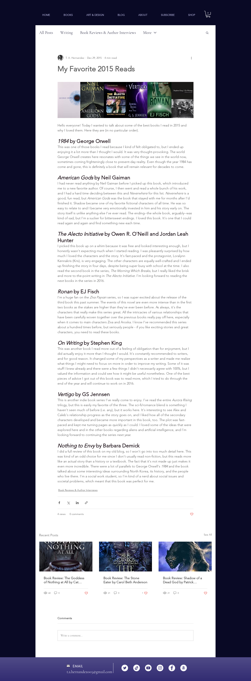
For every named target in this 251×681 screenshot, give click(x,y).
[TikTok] (136, 668)
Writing (66, 32)
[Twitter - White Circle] (124, 668)
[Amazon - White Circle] (183, 668)
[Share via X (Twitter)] (68, 502)
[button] (68, 15)
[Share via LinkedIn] (77, 502)
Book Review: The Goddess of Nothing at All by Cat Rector (64, 580)
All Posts (46, 32)
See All (208, 534)
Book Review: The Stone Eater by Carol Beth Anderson (125, 580)
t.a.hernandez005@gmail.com (89, 671)
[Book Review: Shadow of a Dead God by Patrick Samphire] (185, 556)
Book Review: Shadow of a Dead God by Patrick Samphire (182, 580)
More (147, 32)
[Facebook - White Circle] (171, 668)
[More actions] (191, 58)
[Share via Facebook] (59, 502)
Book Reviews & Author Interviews (108, 32)
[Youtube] (148, 668)
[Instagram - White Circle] (160, 668)
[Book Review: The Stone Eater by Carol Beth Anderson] (125, 556)
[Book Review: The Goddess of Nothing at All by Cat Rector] (65, 556)
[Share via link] (86, 502)
